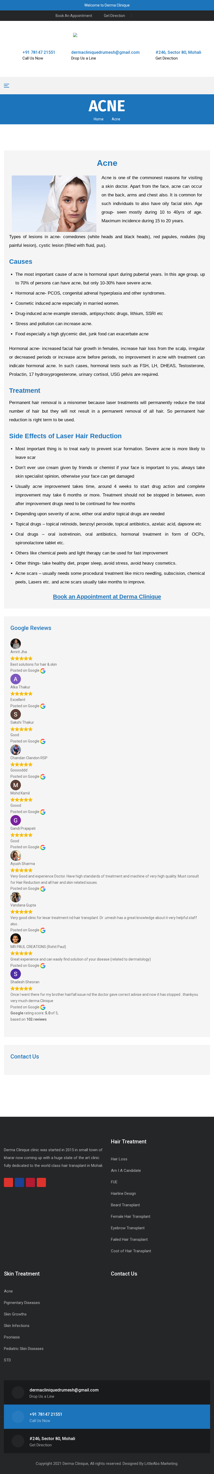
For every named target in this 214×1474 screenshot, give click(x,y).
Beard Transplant (125, 1205)
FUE (114, 1182)
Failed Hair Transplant (129, 1239)
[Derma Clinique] (107, 35)
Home (99, 119)
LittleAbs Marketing (161, 1463)
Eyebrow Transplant (128, 1228)
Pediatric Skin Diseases (24, 1348)
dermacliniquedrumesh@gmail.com (105, 52)
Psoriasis (12, 1337)
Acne (8, 1291)
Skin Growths (15, 1314)
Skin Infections (16, 1325)
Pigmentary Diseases (22, 1302)
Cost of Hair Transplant (131, 1251)
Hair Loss (119, 1159)
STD (7, 1360)
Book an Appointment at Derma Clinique (107, 596)
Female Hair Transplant (130, 1216)
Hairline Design (123, 1193)
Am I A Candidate (126, 1170)
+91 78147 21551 (38, 52)
